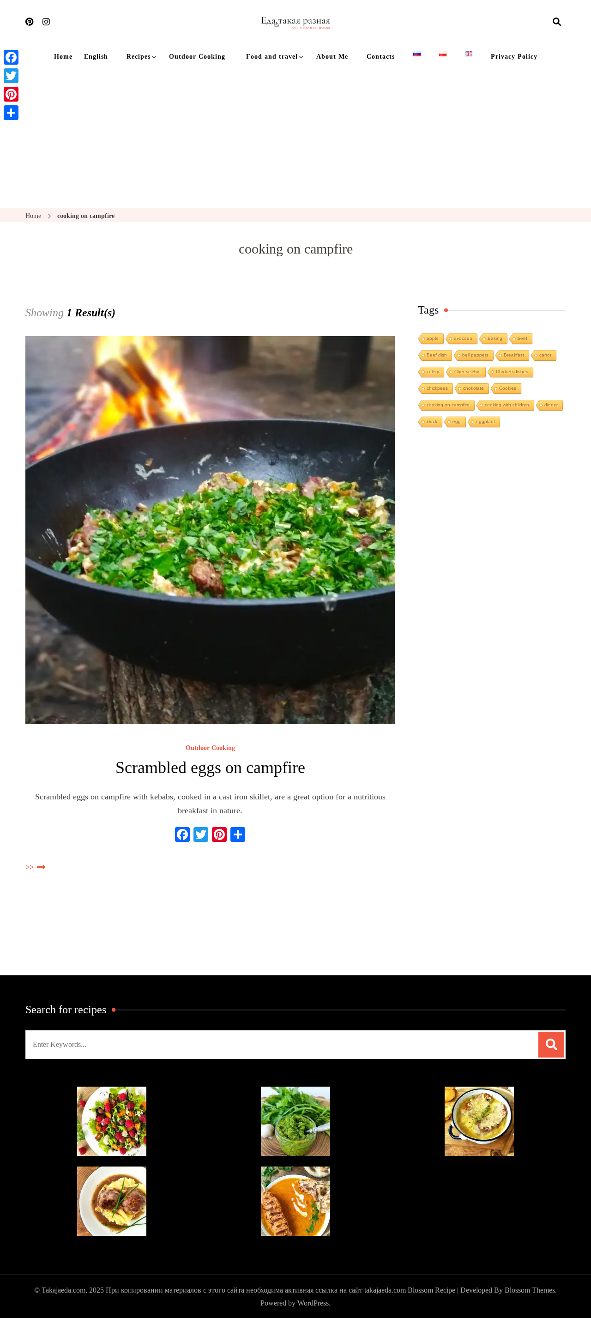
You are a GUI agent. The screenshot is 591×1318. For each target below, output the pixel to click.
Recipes (139, 56)
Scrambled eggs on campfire (210, 767)
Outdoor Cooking (197, 56)
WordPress (313, 1303)
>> (29, 867)
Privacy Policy (514, 56)
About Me (332, 56)
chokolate (473, 388)
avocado (463, 338)
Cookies (507, 388)
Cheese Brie (467, 371)
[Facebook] (11, 57)
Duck (432, 421)
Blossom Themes (530, 1290)
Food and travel (271, 56)
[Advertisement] (295, 138)
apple (433, 338)
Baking (495, 338)
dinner (551, 404)
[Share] (11, 112)
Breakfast (514, 354)
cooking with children (507, 404)
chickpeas (437, 388)
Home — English (81, 56)
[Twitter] (11, 76)
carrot (545, 354)
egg (456, 421)
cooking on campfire (448, 404)
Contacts (381, 56)
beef (522, 338)
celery (433, 371)
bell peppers (475, 354)
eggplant (485, 421)
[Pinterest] (11, 94)
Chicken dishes (512, 371)
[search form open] (557, 21)
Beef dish (437, 354)
